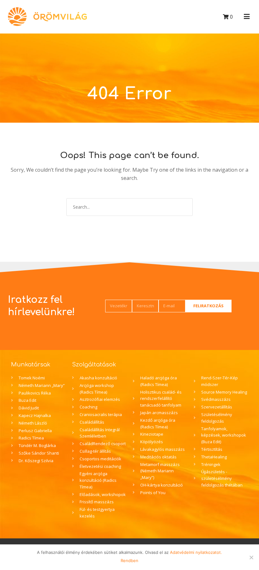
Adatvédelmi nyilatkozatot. (196, 552)
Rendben (129, 560)
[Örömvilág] (47, 16)
